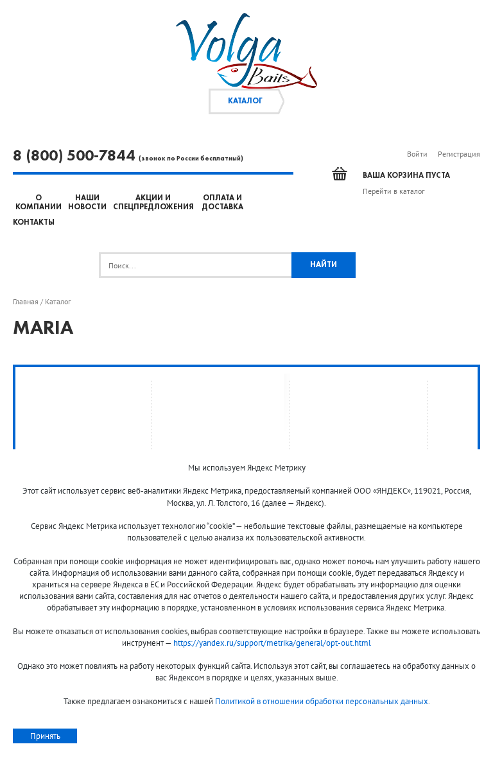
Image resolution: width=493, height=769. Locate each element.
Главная (26, 302)
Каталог (245, 101)
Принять (45, 735)
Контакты (34, 223)
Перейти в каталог (393, 191)
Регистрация (459, 154)
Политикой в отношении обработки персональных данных (321, 701)
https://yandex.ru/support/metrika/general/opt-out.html (272, 642)
